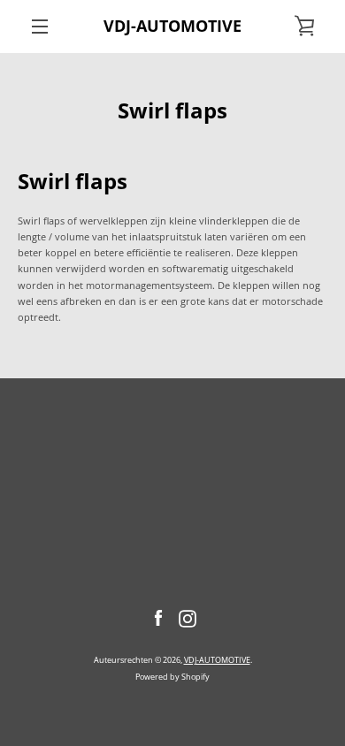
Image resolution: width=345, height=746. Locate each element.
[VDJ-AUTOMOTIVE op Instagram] (187, 617)
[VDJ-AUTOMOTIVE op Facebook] (158, 617)
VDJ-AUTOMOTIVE (173, 26)
